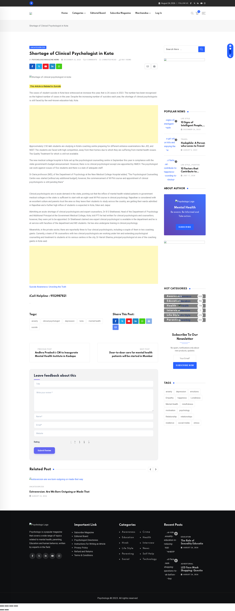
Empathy (170, 398)
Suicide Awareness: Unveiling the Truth (47, 287)
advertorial (187, 564)
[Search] (192, 13)
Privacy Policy (81, 547)
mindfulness (187, 404)
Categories (77, 13)
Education (186, 537)
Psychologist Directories (86, 540)
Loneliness (195, 398)
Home (64, 13)
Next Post (145, 349)
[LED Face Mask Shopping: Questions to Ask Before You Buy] (171, 569)
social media (184, 423)
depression (70, 321)
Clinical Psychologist (51, 321)
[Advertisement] (93, 124)
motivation (170, 410)
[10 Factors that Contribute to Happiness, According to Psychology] (171, 170)
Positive (196, 165)
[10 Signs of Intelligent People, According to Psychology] (171, 124)
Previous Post (45, 349)
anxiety (35, 321)
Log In (158, 13)
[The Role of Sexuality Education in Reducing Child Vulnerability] (171, 542)
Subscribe (185, 227)
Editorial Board (98, 13)
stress (196, 423)
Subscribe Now (185, 365)
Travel (184, 139)
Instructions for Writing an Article (89, 544)
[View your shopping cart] (197, 13)
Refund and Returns (83, 551)
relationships (186, 416)
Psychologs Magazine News (45, 60)
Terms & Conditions (83, 555)
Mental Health (95, 321)
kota (82, 321)
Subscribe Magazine (120, 13)
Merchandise (141, 13)
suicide (35, 327)
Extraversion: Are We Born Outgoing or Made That (59, 492)
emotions (194, 391)
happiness (182, 398)
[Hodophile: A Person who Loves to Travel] (171, 144)
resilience (170, 423)
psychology (184, 410)
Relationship (171, 416)
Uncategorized (36, 487)
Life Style (185, 119)
